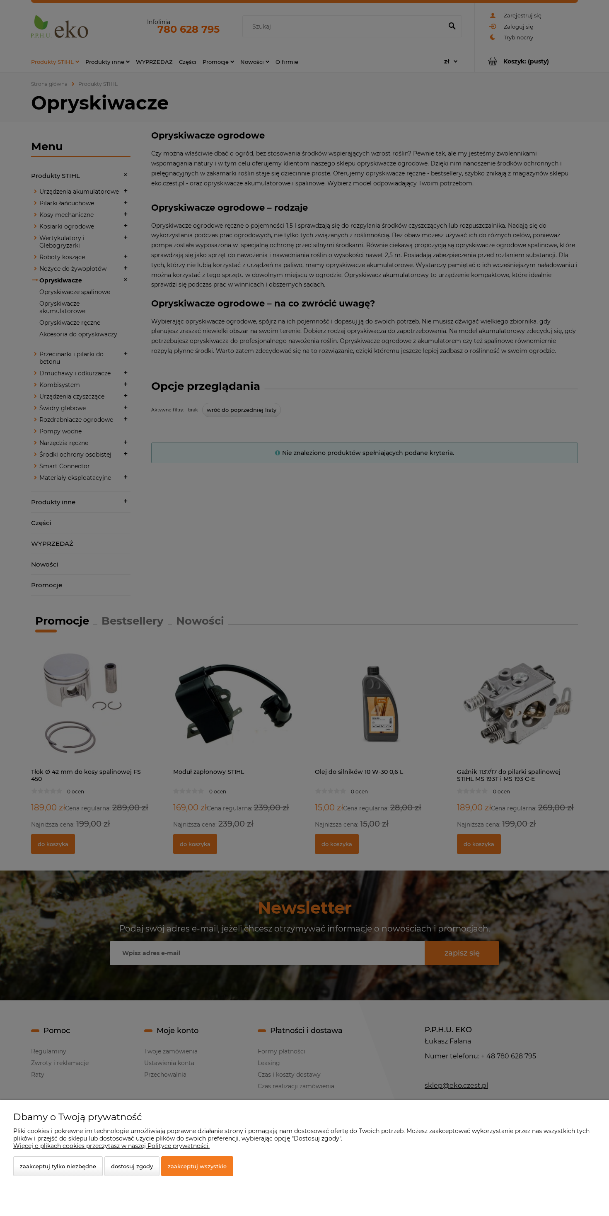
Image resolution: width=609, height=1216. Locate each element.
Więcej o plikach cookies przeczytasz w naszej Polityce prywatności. (111, 1146)
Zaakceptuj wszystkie (197, 1166)
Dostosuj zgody (132, 1166)
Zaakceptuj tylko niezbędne (58, 1166)
